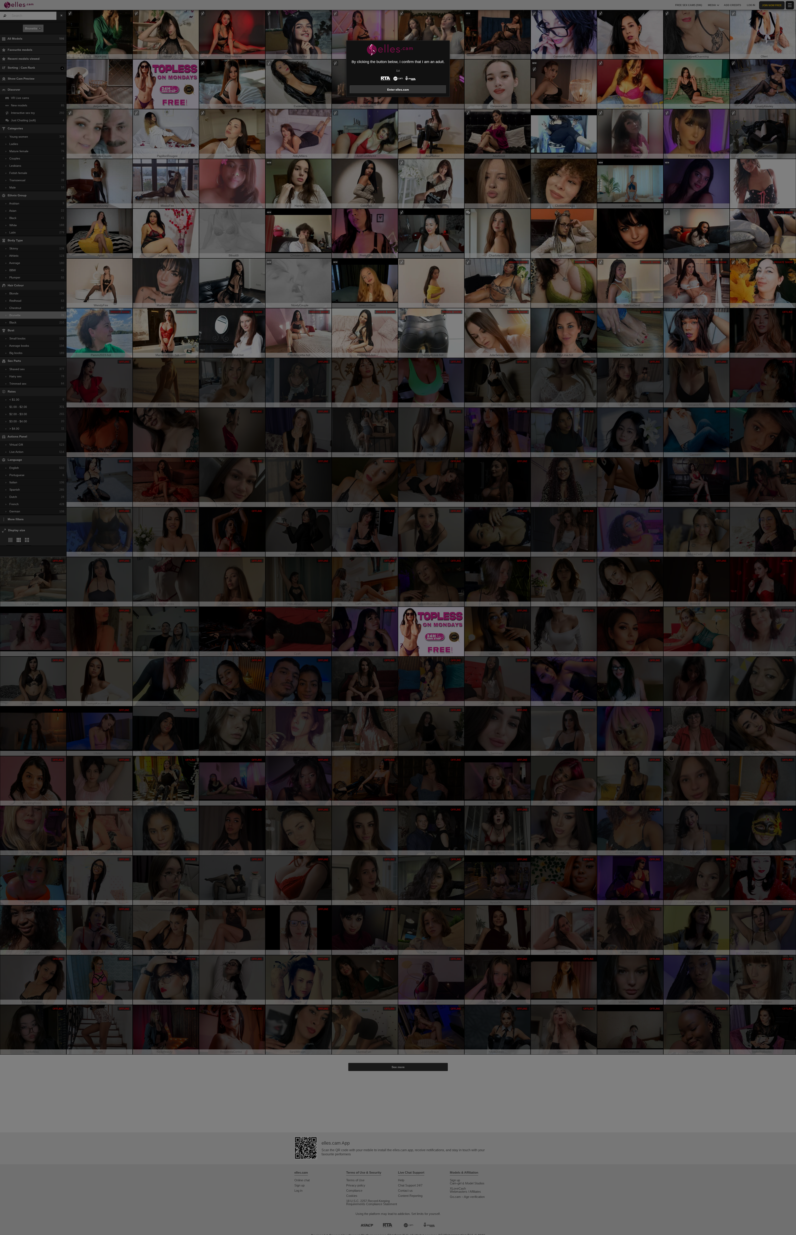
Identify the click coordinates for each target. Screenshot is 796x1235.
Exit (398, 70)
